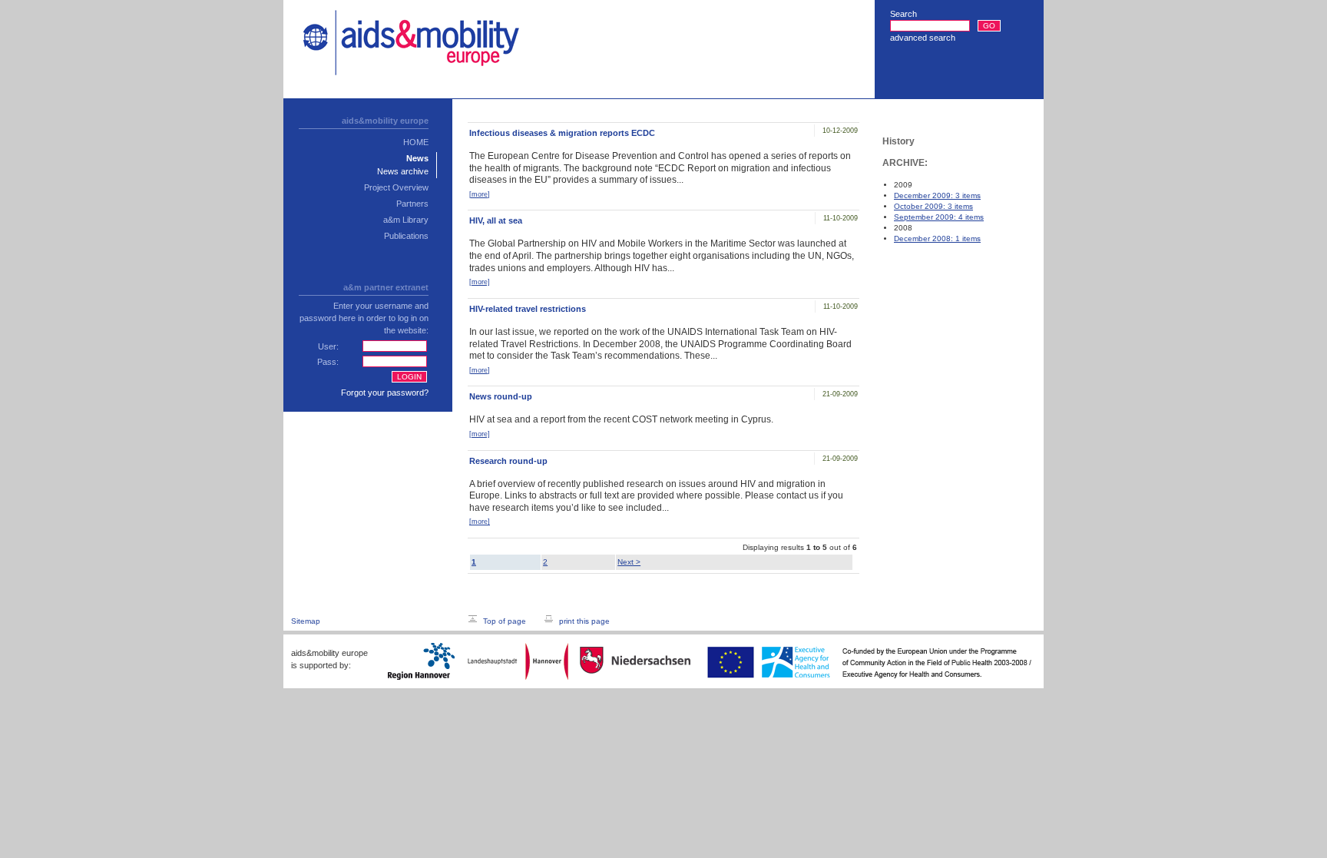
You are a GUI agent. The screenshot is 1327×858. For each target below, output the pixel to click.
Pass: (328, 361)
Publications (406, 235)
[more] (479, 194)
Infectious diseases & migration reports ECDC (562, 132)
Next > (628, 562)
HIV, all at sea (495, 220)
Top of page (504, 621)
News (417, 158)
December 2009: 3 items (937, 195)
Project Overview (396, 187)
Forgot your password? (385, 392)
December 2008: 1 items (937, 238)
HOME (416, 142)
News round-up (500, 396)
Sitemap (305, 621)
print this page (584, 621)
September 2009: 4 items (939, 217)
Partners (412, 203)
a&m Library (406, 219)
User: (328, 346)
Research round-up (508, 460)
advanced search (922, 37)
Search (903, 13)
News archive (403, 171)
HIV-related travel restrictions (527, 308)
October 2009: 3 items (933, 206)
